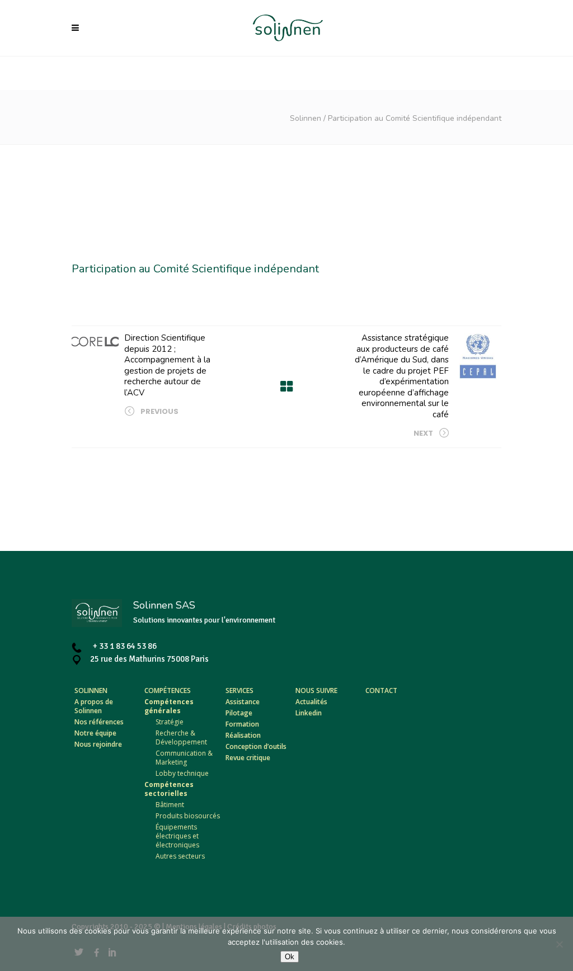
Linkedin (308, 713)
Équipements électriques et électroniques (177, 836)
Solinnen (305, 118)
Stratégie (170, 722)
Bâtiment (170, 804)
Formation (242, 724)
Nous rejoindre (98, 744)
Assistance (243, 701)
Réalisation (243, 735)
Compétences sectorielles (169, 789)
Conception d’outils (256, 746)
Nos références (99, 722)
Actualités (311, 701)
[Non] (559, 944)
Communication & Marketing (184, 757)
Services (239, 690)
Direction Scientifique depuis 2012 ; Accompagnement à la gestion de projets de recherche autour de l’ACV (167, 365)
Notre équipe (95, 733)
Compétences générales (169, 706)
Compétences (167, 690)
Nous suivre (316, 690)
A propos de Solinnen (93, 706)
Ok (289, 957)
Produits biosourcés (188, 816)
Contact (381, 690)
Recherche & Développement (181, 737)
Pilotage (239, 713)
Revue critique (248, 757)
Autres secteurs (180, 856)
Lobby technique (182, 773)
